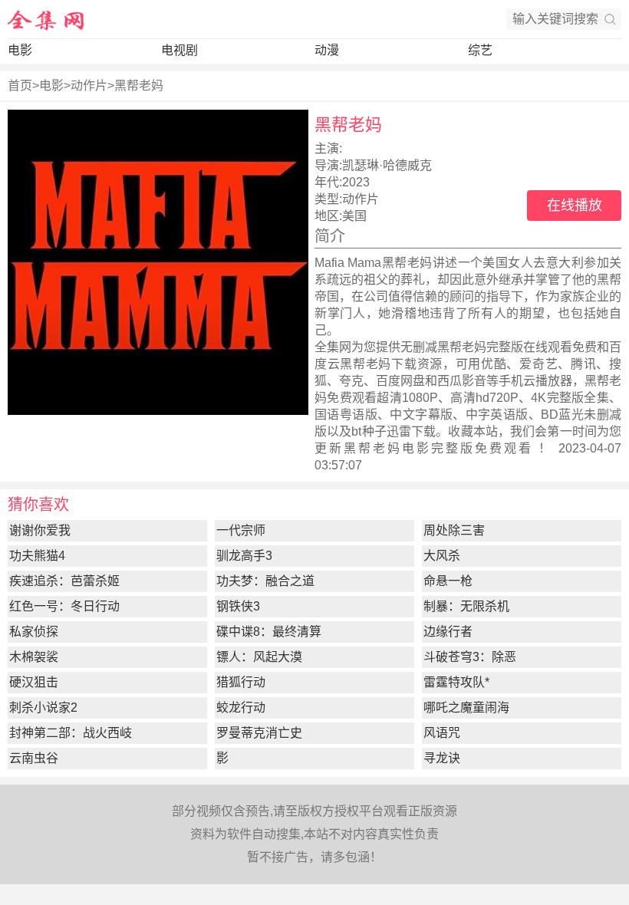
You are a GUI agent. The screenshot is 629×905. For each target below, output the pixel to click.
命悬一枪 (448, 580)
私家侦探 (33, 631)
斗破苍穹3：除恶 (469, 656)
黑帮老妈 (138, 85)
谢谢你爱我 (40, 530)
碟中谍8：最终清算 (268, 631)
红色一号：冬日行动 (64, 606)
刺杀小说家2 (43, 707)
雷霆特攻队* (456, 682)
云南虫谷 (33, 758)
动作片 (89, 85)
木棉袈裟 (33, 656)
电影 (20, 50)
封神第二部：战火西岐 (70, 732)
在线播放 (574, 205)
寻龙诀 (441, 758)
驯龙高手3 (244, 555)
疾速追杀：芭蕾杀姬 (64, 580)
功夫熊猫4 (37, 555)
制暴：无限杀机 (466, 606)
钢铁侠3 (238, 606)
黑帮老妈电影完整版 (409, 448)
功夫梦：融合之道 (265, 580)
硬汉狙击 (33, 682)
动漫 (326, 50)
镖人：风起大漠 (259, 656)
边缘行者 (448, 631)
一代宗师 (240, 530)
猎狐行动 (240, 682)
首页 (20, 85)
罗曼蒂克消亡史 (259, 732)
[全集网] (46, 19)
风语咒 (441, 732)
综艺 (480, 50)
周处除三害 (454, 530)
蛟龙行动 (240, 707)
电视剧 (179, 50)
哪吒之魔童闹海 (466, 707)
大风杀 (441, 555)
